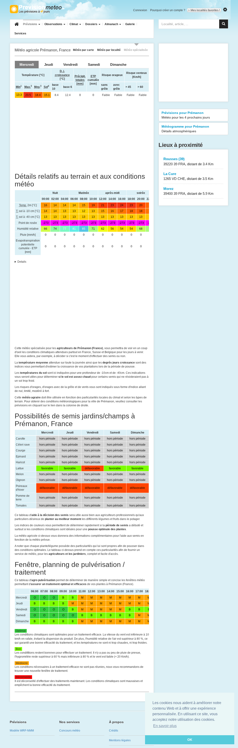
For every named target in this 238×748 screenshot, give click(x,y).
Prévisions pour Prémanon (186, 115)
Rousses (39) (188, 161)
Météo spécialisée (136, 49)
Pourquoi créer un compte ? (167, 10)
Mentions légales (120, 740)
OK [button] (189, 739)
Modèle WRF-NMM (22, 730)
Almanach (112, 24)
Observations (53, 24)
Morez (188, 191)
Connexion (140, 10)
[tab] (27, 64)
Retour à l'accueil (37, 9)
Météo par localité (109, 49)
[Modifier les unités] (225, 9)
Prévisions (30, 24)
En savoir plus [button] (165, 726)
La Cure (188, 176)
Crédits (113, 730)
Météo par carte (83, 49)
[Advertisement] (82, 135)
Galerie (130, 24)
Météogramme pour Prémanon (185, 129)
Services (20, 33)
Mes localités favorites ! (205, 10)
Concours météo (69, 730)
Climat (74, 24)
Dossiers (91, 24)
